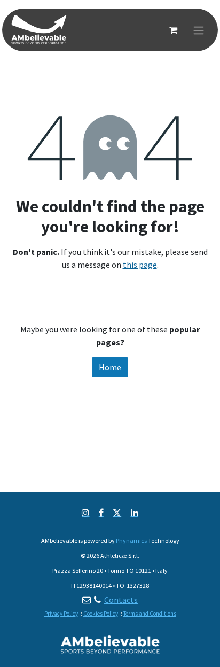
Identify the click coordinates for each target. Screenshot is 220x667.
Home (110, 367)
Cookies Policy (100, 613)
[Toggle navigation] (198, 30)
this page (140, 264)
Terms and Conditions (149, 613)
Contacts (121, 599)
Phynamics (131, 541)
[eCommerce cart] (173, 30)
